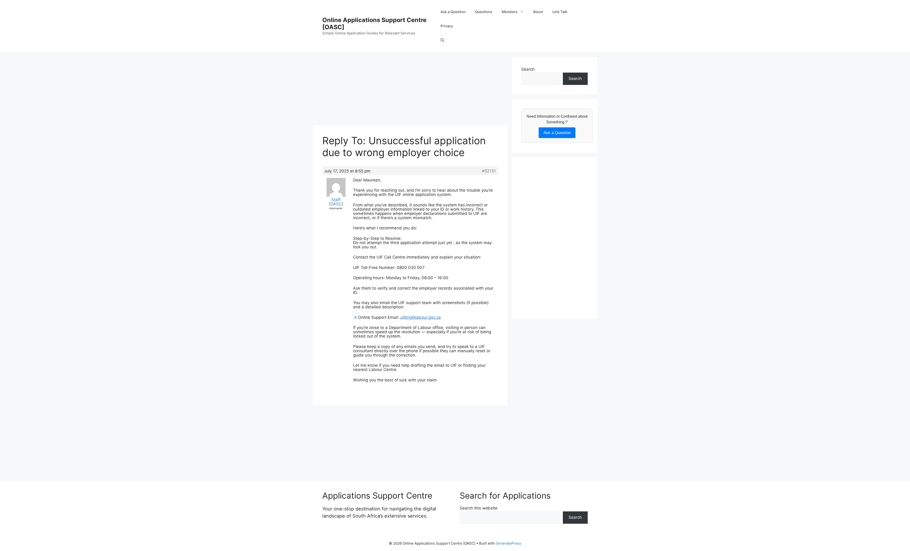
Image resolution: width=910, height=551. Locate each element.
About (538, 11)
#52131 (489, 171)
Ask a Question (453, 11)
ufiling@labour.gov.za (420, 317)
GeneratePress (508, 543)
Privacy (447, 26)
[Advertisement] (410, 90)
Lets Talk (559, 11)
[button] (442, 40)
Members (510, 11)
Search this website (478, 508)
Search (528, 69)
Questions (483, 11)
